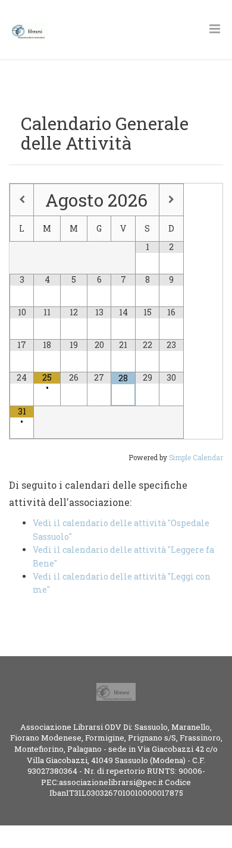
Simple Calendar (196, 457)
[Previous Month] (21, 199)
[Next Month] (171, 199)
